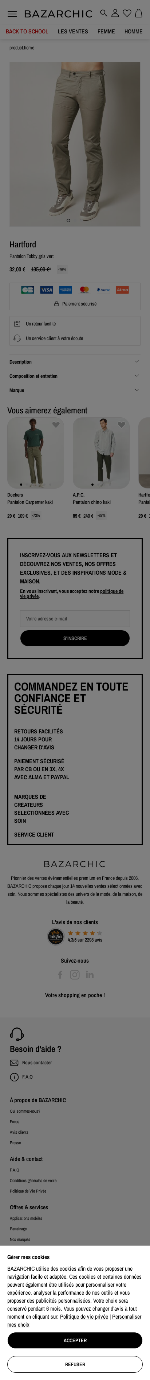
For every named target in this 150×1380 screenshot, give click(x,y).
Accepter (75, 1340)
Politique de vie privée (84, 1316)
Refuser (75, 1364)
